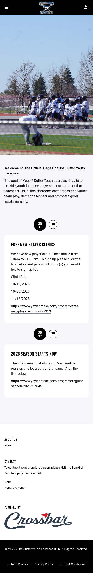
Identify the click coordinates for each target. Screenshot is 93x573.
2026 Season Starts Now (34, 354)
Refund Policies (18, 564)
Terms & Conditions (72, 564)
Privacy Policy (43, 564)
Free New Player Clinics (33, 245)
